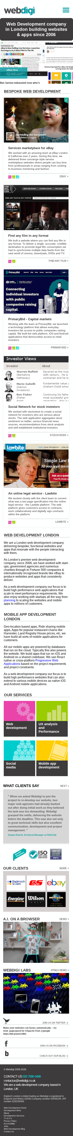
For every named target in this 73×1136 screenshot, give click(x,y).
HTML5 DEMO (59, 970)
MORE (63, 868)
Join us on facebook (52, 1045)
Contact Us (9, 1131)
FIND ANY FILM (57, 260)
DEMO (63, 919)
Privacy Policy (10, 1121)
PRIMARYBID (58, 347)
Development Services (14, 1116)
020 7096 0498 (32, 1076)
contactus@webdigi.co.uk (19, 1080)
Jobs (6, 1126)
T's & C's (8, 1118)
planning (9, 600)
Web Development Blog (14, 1129)
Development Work (12, 1110)
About (6, 1113)
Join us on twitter (53, 1022)
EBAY (63, 176)
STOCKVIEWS (58, 435)
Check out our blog (52, 1056)
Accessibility (9, 1123)
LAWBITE (60, 521)
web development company (32, 1085)
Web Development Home (15, 1108)
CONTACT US (13, 1076)
